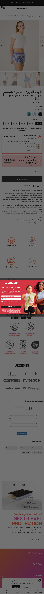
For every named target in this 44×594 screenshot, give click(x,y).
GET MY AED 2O (11, 306)
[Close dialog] (42, 281)
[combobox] (2, 299)
